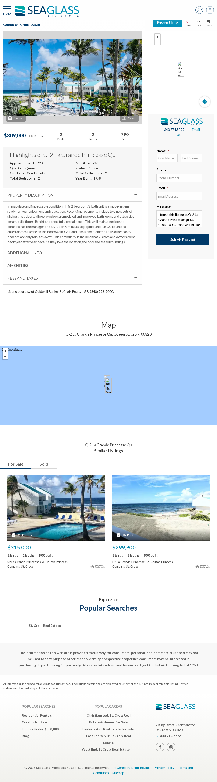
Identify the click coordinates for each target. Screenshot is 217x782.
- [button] (157, 42)
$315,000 (19, 547)
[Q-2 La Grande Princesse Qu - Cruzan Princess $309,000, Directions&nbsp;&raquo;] (181, 69)
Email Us (188, 132)
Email (162, 188)
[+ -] (181, 69)
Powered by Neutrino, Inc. (131, 767)
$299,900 (124, 547)
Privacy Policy (164, 767)
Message (163, 206)
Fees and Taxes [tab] (22, 278)
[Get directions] (204, 101)
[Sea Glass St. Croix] (40, 13)
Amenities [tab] (17, 265)
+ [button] (157, 36)
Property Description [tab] (30, 195)
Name (162, 151)
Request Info (167, 22)
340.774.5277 (174, 129)
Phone (161, 169)
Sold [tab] (44, 463)
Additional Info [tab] (24, 252)
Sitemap (118, 773)
